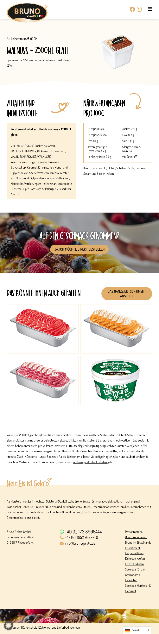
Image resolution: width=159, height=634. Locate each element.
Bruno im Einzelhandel (138, 542)
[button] (8, 625)
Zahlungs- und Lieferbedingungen (59, 627)
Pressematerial (134, 532)
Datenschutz (29, 627)
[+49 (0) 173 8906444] (90, 532)
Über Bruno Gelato (136, 537)
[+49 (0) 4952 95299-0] (90, 538)
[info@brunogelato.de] (90, 543)
